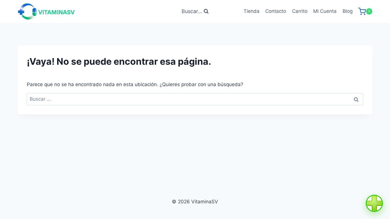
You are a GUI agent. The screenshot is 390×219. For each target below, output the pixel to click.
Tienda (252, 11)
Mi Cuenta (325, 11)
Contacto (275, 11)
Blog (348, 11)
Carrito (299, 11)
